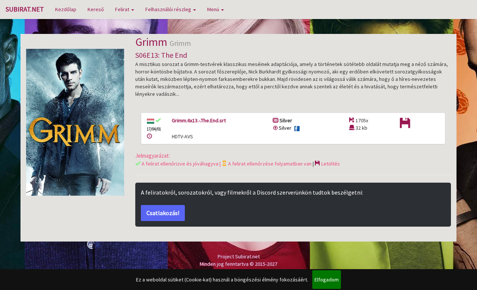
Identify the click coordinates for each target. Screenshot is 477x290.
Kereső (96, 9)
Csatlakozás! (162, 213)
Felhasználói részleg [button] (168, 9)
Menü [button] (213, 9)
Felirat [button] (122, 9)
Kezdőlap (65, 9)
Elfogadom (327, 279)
